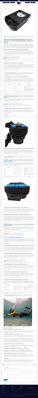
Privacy (23, 395)
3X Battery (13, 109)
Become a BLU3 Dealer (30, 387)
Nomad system (28, 164)
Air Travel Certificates (4, 392)
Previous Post (4, 364)
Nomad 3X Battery (14, 96)
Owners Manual (3, 391)
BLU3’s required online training (21, 235)
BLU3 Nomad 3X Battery (18, 39)
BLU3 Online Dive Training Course (15, 237)
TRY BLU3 (27, 2)
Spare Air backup (22, 350)
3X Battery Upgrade (8, 161)
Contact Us (25, 0)
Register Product (4, 389)
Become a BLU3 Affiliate (30, 388)
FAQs (20, 389)
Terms (21, 395)
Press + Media (12, 388)
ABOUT (12, 2)
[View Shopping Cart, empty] (33, 0)
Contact (20, 388)
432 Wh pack (20, 277)
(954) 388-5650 (31, 0)
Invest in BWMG (12, 389)
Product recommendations (10, 37)
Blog (11, 387)
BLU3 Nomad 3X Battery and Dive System (21, 279)
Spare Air (18, 233)
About (20, 387)
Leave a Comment (5, 37)
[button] (35, 0)
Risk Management (4, 388)
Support (3, 387)
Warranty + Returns (4, 390)
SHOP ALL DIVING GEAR (5, 2)
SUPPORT (33, 2)
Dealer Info (28, 0)
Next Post (34, 364)
